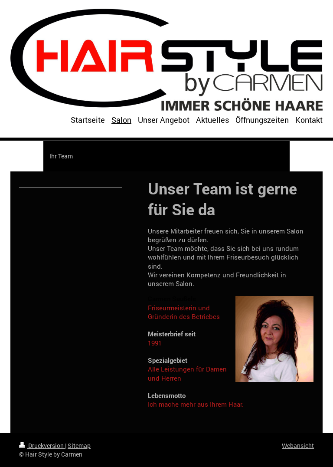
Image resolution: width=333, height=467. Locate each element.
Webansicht (298, 445)
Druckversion (46, 445)
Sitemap (79, 445)
